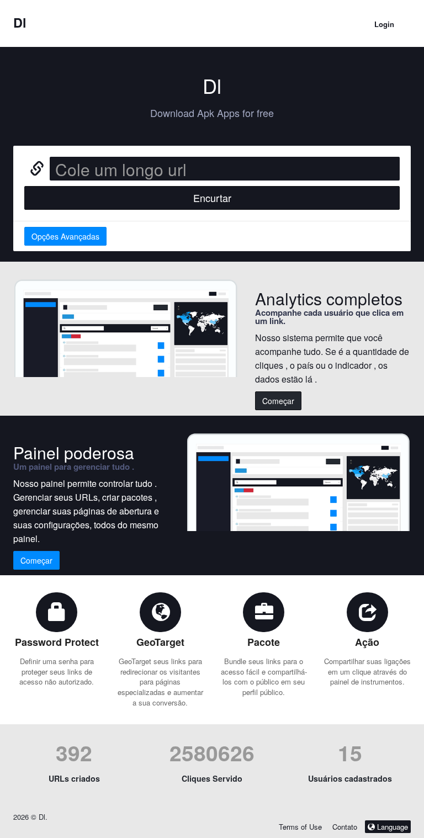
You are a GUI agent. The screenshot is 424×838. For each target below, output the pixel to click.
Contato (345, 826)
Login (384, 24)
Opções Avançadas (65, 236)
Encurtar (212, 197)
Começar (278, 400)
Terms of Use (300, 826)
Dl (19, 22)
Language (391, 826)
